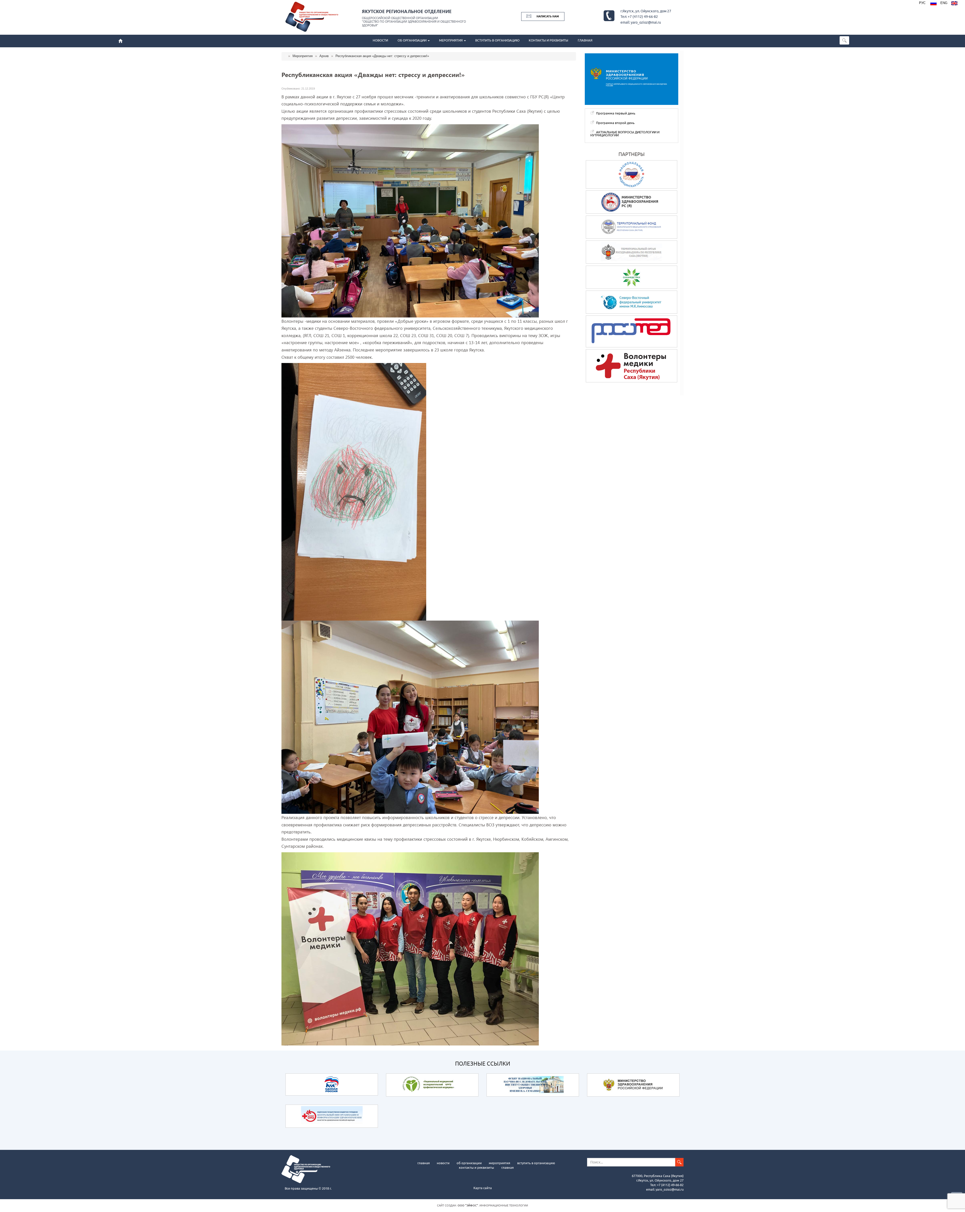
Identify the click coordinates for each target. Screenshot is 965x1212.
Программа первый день (615, 113)
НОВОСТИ (380, 40)
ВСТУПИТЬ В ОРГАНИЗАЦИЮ (497, 40)
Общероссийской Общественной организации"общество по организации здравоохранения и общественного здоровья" (414, 21)
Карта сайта (482, 1187)
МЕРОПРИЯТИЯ (451, 40)
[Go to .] (286, 56)
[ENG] (954, 4)
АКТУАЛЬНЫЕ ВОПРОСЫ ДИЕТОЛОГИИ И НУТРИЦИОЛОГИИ (624, 133)
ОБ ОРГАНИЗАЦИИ (412, 40)
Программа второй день (615, 123)
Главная (423, 1162)
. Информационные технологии (493, 1205)
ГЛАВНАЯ (585, 40)
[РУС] (933, 4)
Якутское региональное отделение (407, 11)
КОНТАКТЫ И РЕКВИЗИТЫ (548, 40)
